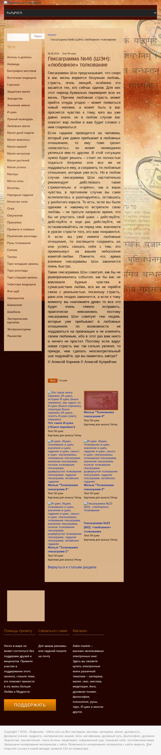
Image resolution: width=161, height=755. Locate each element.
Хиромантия (15, 298)
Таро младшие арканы (22, 263)
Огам (10, 208)
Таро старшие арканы (22, 277)
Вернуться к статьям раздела (72, 567)
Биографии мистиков (21, 70)
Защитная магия (18, 91)
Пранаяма (14, 222)
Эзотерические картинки (17, 320)
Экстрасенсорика (19, 329)
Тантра (12, 256)
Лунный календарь (20, 119)
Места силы (15, 181)
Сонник (12, 250)
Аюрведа (13, 64)
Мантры (12, 174)
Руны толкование (19, 243)
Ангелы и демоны (19, 57)
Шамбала (13, 311)
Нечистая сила (17, 201)
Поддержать (30, 705)
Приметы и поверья (20, 229)
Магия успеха (16, 167)
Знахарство (15, 98)
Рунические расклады (22, 236)
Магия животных (18, 139)
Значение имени (18, 105)
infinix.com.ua (55, 731)
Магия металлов (18, 153)
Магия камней (17, 146)
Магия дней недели (20, 132)
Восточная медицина (21, 77)
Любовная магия (18, 126)
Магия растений (18, 160)
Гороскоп (13, 84)
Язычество (14, 336)
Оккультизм (15, 215)
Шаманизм (14, 305)
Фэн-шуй (13, 291)
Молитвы (13, 188)
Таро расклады (17, 270)
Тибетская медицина (21, 284)
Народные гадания (20, 195)
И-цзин (12, 112)
